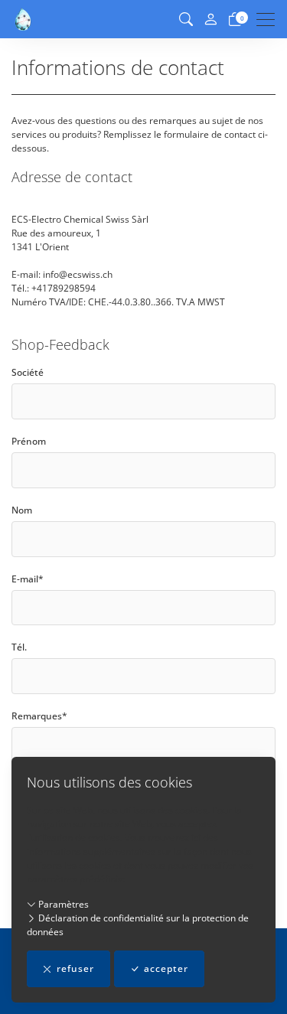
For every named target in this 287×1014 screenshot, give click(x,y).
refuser (75, 968)
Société (27, 372)
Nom (21, 510)
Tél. (19, 647)
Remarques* (39, 715)
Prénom (28, 441)
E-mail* (27, 578)
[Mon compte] (210, 19)
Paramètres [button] (62, 904)
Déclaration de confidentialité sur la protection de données (138, 924)
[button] (186, 19)
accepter (166, 968)
